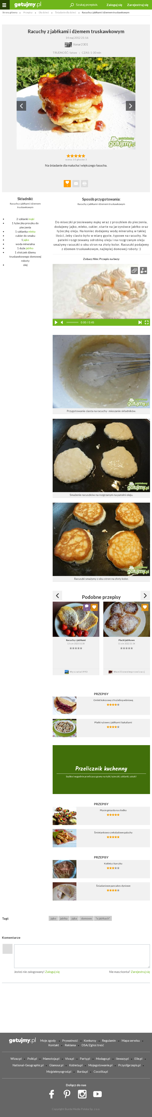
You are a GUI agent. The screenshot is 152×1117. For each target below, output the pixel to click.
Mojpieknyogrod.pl (58, 1071)
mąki (31, 219)
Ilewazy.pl (122, 1058)
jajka (74, 918)
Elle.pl (138, 1058)
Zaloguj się (114, 5)
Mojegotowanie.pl (100, 1065)
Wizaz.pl (16, 1058)
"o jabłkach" (103, 918)
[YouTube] (98, 1093)
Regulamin (109, 1040)
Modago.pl (103, 1058)
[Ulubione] (94, 607)
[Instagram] (83, 1093)
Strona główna (9, 12)
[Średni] (72, 155)
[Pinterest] (68, 1093)
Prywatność (70, 1040)
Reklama (70, 1045)
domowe (86, 918)
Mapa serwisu (131, 1040)
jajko (26, 239)
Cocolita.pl (101, 1071)
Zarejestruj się (137, 5)
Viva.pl (69, 1058)
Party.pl (85, 1058)
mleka (31, 231)
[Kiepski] (68, 155)
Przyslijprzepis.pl (129, 1065)
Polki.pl (32, 1058)
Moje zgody (48, 1040)
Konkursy (90, 1040)
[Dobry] (76, 155)
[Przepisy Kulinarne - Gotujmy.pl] (27, 4)
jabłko (29, 248)
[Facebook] (53, 1093)
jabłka (63, 918)
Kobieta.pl (76, 1065)
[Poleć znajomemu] (76, 183)
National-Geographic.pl (28, 1065)
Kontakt (53, 1045)
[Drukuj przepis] (84, 183)
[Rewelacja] (84, 155)
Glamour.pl (56, 1065)
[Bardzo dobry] (80, 155)
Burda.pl (82, 1071)
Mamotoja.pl (51, 1058)
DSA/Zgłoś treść (93, 1045)
